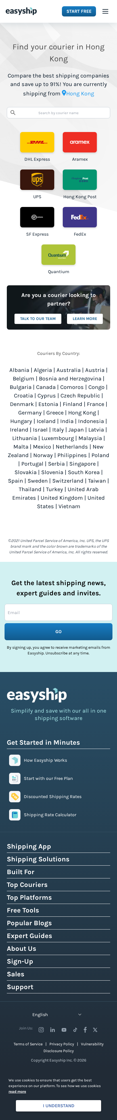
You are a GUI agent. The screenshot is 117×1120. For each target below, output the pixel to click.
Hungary (21, 421)
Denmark (22, 404)
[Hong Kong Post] (80, 179)
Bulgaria (21, 387)
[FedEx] (80, 217)
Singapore (82, 463)
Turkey (54, 489)
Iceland (46, 421)
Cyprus (46, 395)
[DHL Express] (37, 142)
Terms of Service (28, 1044)
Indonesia (91, 421)
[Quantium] (58, 254)
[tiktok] (75, 1029)
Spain (15, 481)
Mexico (42, 446)
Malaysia (90, 438)
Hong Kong (82, 412)
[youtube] (64, 1029)
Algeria (43, 370)
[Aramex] (80, 142)
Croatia (23, 395)
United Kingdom (62, 498)
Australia (69, 370)
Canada (46, 387)
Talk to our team (38, 318)
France (95, 404)
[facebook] (85, 1029)
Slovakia (25, 472)
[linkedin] (52, 1029)
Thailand (30, 489)
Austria (95, 370)
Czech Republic (80, 395)
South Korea (84, 472)
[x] (95, 1029)
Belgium (23, 378)
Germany (30, 412)
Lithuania (24, 438)
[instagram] (41, 1029)
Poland (100, 455)
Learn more (85, 318)
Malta (20, 446)
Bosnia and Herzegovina (70, 378)
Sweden (38, 481)
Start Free (78, 11)
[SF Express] (37, 217)
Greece (55, 412)
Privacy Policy (61, 1044)
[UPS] (37, 179)
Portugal (32, 463)
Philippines (72, 455)
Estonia (48, 404)
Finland (72, 404)
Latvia (96, 429)
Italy (58, 429)
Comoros (72, 387)
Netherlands (72, 446)
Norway (43, 455)
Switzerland (67, 481)
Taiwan (97, 481)
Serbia (56, 463)
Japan (76, 429)
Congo (96, 387)
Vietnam (69, 506)
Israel (40, 429)
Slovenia (52, 472)
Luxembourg (57, 438)
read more (17, 1091)
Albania (19, 370)
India (67, 421)
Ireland (19, 429)
